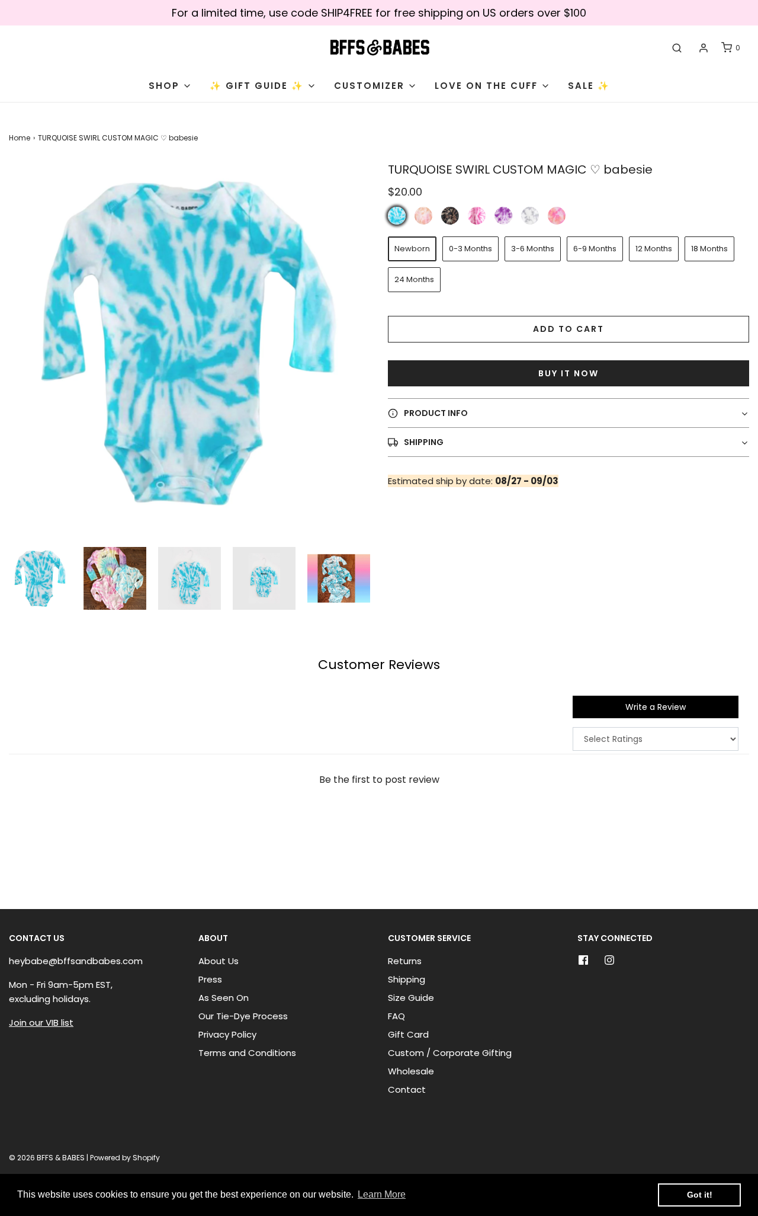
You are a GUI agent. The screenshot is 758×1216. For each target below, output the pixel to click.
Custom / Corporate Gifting (450, 1053)
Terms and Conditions (247, 1053)
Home (19, 138)
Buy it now (568, 373)
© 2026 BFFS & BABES (47, 1158)
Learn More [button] (382, 1194)
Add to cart (568, 329)
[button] (40, 578)
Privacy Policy (227, 1034)
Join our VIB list (41, 1022)
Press (210, 979)
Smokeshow (530, 216)
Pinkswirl (477, 216)
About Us (218, 961)
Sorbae (557, 216)
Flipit (450, 216)
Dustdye (423, 216)
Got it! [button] (699, 1194)
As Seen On (223, 997)
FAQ (396, 1016)
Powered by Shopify (125, 1158)
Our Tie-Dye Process (243, 1016)
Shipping (406, 979)
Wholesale (411, 1071)
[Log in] (703, 48)
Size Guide (411, 997)
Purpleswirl (503, 216)
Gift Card (408, 1034)
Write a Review (655, 707)
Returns (405, 961)
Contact (407, 1089)
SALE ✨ (589, 85)
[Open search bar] (677, 48)
